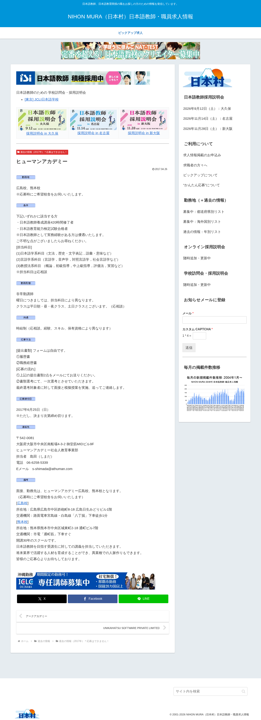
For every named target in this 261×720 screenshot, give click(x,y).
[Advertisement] (130, 665)
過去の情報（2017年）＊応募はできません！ (43, 152)
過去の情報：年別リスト (202, 232)
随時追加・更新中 (197, 258)
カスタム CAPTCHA (197, 329)
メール (188, 313)
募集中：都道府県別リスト (204, 212)
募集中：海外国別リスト (202, 222)
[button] (243, 691)
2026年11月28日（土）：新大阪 (208, 129)
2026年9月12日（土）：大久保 (207, 109)
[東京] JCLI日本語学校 (42, 99)
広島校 (22, 503)
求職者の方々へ (195, 165)
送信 (189, 348)
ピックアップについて (200, 175)
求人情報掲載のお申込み (202, 155)
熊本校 (22, 522)
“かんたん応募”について (201, 185)
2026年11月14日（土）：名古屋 (208, 118)
